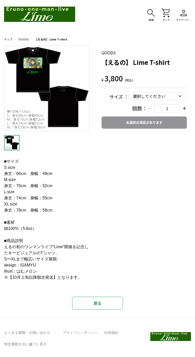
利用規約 (111, 332)
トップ (8, 39)
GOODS (24, 39)
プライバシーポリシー (80, 332)
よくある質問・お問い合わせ (27, 332)
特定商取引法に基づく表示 (25, 344)
